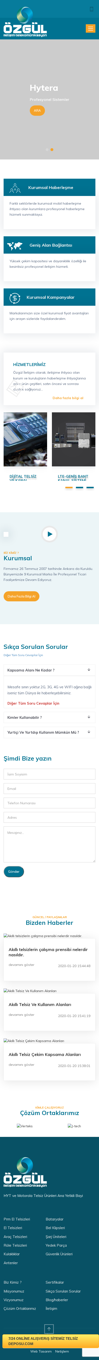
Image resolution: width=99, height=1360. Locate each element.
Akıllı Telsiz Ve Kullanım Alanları (40, 1004)
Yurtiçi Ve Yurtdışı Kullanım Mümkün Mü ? (43, 732)
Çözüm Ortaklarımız (20, 1308)
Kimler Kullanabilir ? (24, 717)
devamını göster (21, 965)
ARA (37, 110)
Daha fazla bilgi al (68, 398)
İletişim (51, 1308)
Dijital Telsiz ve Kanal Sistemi (23, 480)
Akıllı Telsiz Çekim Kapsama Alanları (45, 1054)
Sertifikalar (55, 1282)
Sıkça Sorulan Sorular (63, 1291)
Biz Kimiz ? (13, 1282)
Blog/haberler (57, 1300)
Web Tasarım (41, 1351)
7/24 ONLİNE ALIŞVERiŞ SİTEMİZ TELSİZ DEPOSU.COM (43, 1341)
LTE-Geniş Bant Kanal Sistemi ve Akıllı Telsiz (73, 480)
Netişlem (62, 1351)
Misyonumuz (14, 1291)
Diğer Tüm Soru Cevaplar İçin (23, 655)
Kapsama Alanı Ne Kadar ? (31, 670)
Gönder (13, 871)
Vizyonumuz (14, 1300)
